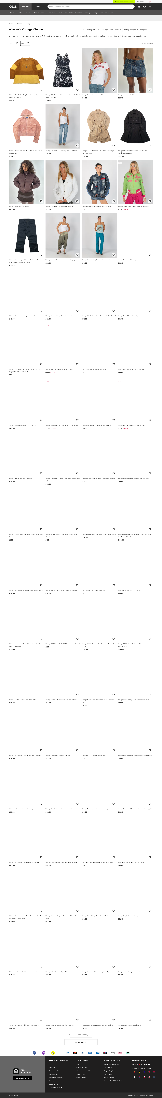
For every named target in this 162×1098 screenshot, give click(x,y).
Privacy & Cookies (133, 1095)
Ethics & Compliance (55, 1087)
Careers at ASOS (81, 1068)
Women (19, 24)
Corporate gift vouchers (111, 1071)
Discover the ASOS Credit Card (114, 1081)
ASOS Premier (53, 1074)
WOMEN (25, 7)
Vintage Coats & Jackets (111, 29)
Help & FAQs (141, 2)
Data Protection (54, 1084)
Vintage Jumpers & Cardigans (135, 29)
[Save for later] (41, 89)
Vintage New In (93, 29)
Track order (52, 1068)
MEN (38, 7)
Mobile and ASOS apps (111, 1064)
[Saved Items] (144, 6)
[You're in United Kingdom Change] (150, 1)
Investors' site (80, 1074)
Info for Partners (109, 1077)
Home (11, 24)
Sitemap (51, 1081)
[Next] (151, 29)
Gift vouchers (108, 1068)
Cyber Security (81, 1077)
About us (79, 1064)
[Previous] (83, 29)
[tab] (13, 12)
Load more (81, 1042)
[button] (134, 1072)
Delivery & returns (54, 1071)
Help (50, 1064)
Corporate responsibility (84, 1071)
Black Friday (108, 1074)
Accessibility (149, 1095)
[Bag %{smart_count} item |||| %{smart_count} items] (150, 6)
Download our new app (124, 2)
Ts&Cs (142, 1095)
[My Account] (139, 6)
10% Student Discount (56, 1077)
